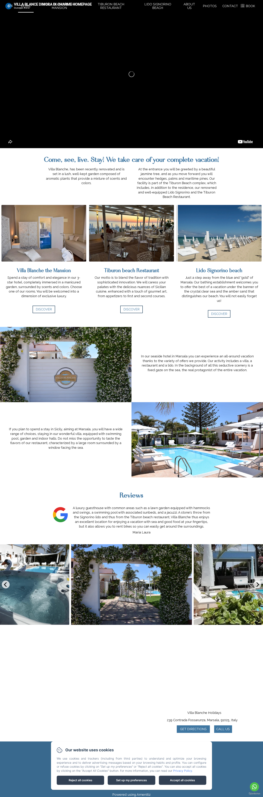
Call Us (223, 729)
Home (26, 6)
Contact (230, 6)
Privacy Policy (182, 770)
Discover (44, 309)
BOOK (250, 6)
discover (131, 309)
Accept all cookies (182, 780)
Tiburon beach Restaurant (111, 6)
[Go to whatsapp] (254, 786)
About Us (189, 6)
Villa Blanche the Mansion (59, 6)
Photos (210, 6)
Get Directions (193, 729)
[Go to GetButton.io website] (254, 793)
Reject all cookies (80, 780)
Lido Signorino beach (157, 6)
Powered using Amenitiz (131, 794)
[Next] (257, 584)
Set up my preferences (131, 780)
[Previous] (6, 584)
